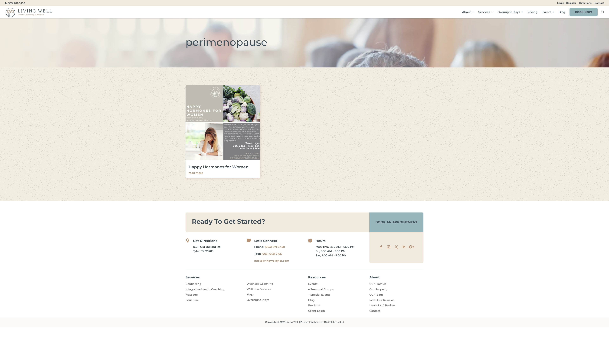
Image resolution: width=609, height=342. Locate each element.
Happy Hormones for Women (219, 167)
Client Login (316, 310)
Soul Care (192, 300)
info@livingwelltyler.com (271, 260)
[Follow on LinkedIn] (404, 247)
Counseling (193, 283)
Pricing (532, 12)
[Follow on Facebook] (381, 247)
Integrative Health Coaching (205, 289)
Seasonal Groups (322, 289)
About (466, 12)
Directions (585, 3)
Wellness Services (259, 289)
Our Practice (377, 283)
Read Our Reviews (381, 300)
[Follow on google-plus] (411, 247)
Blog (562, 12)
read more (196, 172)
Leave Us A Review (382, 305)
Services (484, 12)
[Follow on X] (396, 247)
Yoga (250, 294)
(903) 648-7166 (272, 253)
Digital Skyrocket (334, 322)
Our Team (376, 294)
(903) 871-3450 (275, 246)
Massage (192, 294)
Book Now (583, 12)
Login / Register (566, 3)
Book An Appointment (396, 222)
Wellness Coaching (260, 283)
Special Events (320, 294)
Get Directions (205, 241)
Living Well (292, 322)
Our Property (378, 289)
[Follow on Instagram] (389, 247)
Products (314, 305)
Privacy (304, 322)
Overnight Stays (509, 12)
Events (546, 12)
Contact (599, 3)
